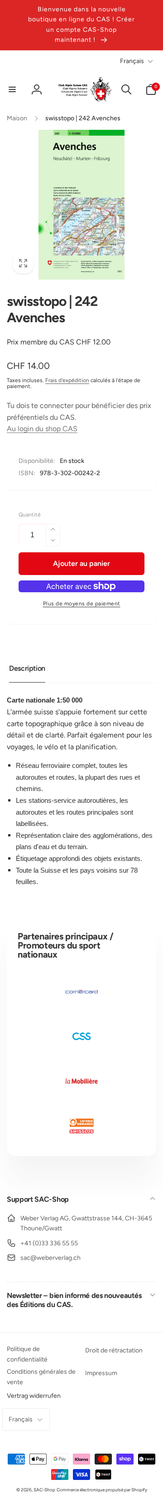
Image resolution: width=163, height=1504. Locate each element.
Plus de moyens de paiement (81, 603)
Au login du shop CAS (42, 428)
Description (27, 668)
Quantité (30, 515)
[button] (12, 89)
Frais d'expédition (67, 380)
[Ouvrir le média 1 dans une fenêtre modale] (81, 205)
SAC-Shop (44, 1490)
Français (132, 61)
